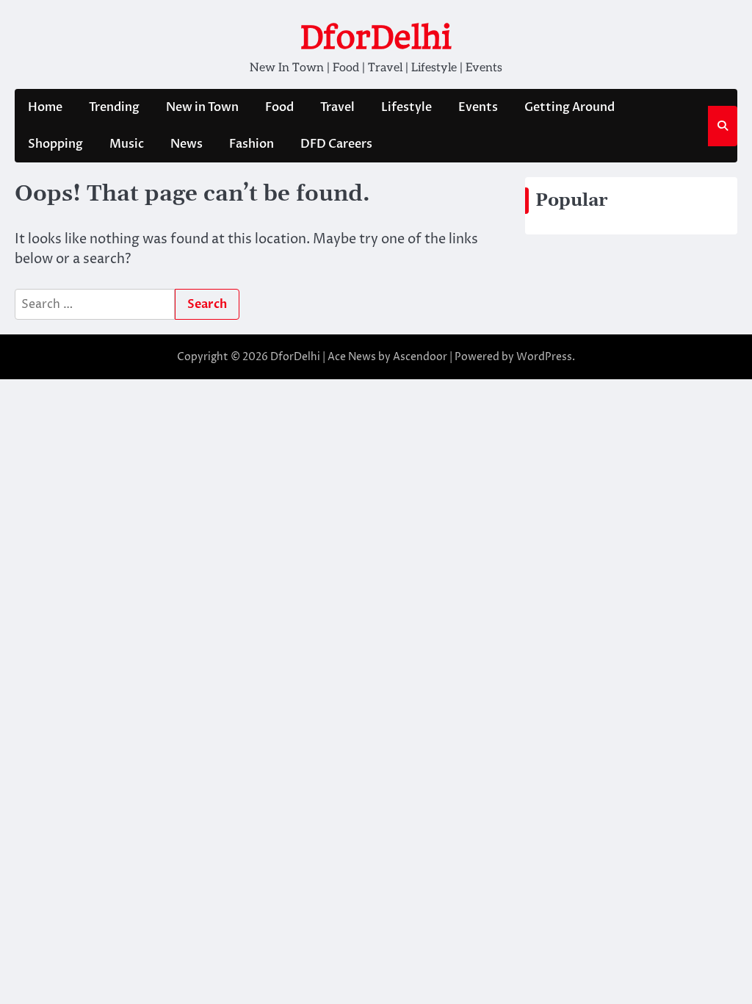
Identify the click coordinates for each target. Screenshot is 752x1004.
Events (478, 107)
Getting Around (569, 107)
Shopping (55, 144)
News (186, 144)
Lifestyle (406, 107)
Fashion (251, 144)
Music (126, 144)
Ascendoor (420, 357)
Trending (114, 107)
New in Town (202, 107)
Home (45, 107)
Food (279, 107)
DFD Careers (336, 144)
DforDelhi (376, 37)
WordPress (544, 357)
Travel (337, 107)
